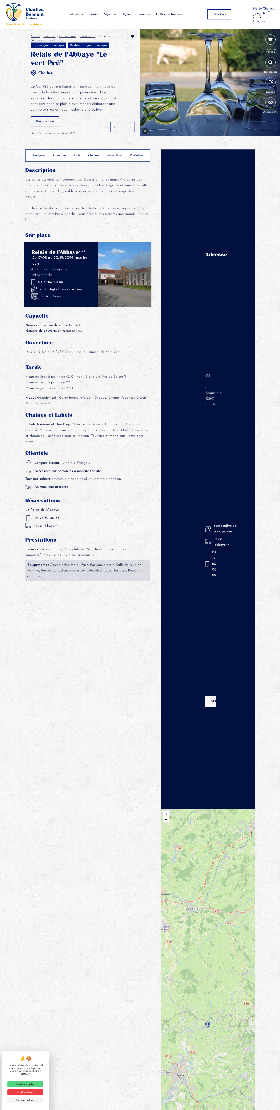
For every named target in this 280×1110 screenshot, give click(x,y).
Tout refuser (25, 1092)
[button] (115, 127)
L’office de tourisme (169, 14)
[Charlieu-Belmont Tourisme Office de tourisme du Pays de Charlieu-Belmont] (25, 14)
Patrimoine (76, 14)
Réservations (114, 155)
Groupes (144, 14)
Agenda (128, 14)
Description (38, 155)
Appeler (213, 701)
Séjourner (110, 14)
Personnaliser (25, 1100)
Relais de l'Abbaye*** (58, 252)
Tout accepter (25, 1084)
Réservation (45, 121)
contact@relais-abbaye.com (61, 289)
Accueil (35, 36)
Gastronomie (67, 36)
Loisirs (93, 14)
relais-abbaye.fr (52, 296)
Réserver (219, 14)
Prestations (137, 155)
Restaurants (87, 36)
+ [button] (166, 813)
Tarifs (77, 155)
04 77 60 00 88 (50, 282)
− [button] (166, 819)
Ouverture (59, 155)
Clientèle (93, 155)
